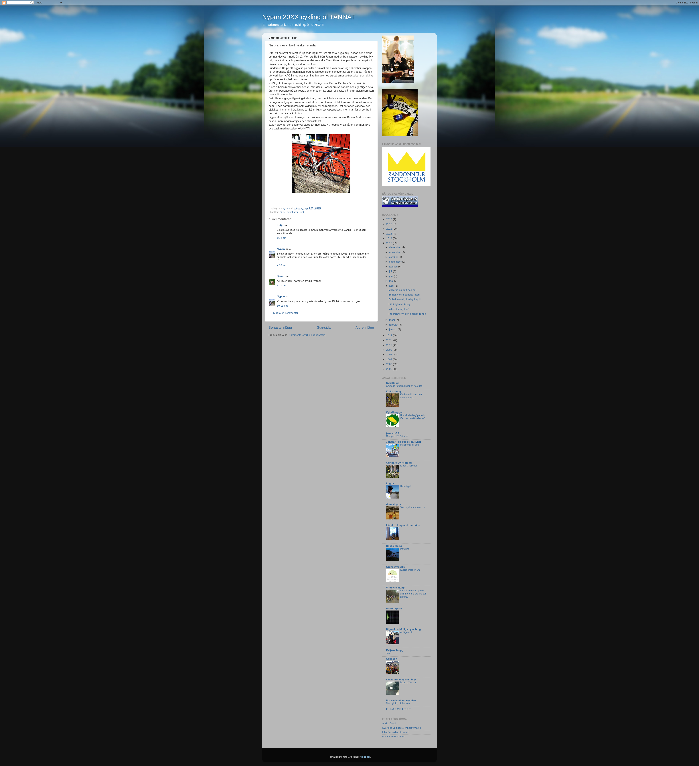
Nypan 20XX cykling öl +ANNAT (308, 17)
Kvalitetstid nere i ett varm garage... (411, 396)
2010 (389, 345)
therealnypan (394, 504)
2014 (389, 238)
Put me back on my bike (401, 700)
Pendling (404, 549)
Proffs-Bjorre (394, 608)
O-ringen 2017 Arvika (397, 436)
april (392, 285)
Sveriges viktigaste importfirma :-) (401, 727)
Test (388, 653)
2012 (389, 335)
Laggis (390, 483)
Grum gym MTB (395, 567)
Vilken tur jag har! (398, 309)
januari (393, 329)
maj (391, 280)
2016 (389, 228)
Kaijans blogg (394, 650)
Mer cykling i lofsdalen (398, 703)
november (395, 252)
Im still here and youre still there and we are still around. (413, 593)
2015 (389, 233)
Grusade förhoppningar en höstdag (404, 386)
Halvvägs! (405, 486)
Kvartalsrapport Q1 (410, 569)
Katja (280, 225)
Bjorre (280, 276)
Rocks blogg (394, 546)
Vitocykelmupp (395, 587)
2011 (389, 340)
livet (301, 212)
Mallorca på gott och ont (402, 290)
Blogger (365, 756)
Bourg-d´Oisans (408, 682)
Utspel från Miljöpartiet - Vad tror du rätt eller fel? (412, 417)
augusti (393, 266)
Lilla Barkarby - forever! (395, 732)
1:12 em (281, 238)
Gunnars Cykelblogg (399, 462)
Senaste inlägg (280, 327)
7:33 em (281, 265)
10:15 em (282, 305)
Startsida (324, 327)
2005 (389, 369)
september (395, 261)
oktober (394, 257)
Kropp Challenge (408, 465)
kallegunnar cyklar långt (401, 679)
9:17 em (281, 285)
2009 (389, 349)
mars (392, 319)
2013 (282, 212)
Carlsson (391, 658)
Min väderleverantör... (394, 736)
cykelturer (292, 212)
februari (394, 324)
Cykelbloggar (394, 412)
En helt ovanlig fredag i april (404, 299)
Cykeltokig (392, 383)
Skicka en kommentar (285, 313)
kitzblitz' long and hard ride (403, 525)
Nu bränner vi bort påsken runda (407, 313)
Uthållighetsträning (399, 304)
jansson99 (392, 433)
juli (391, 271)
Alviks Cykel (389, 723)
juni (391, 276)
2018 (389, 219)
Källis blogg (393, 391)
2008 (389, 354)
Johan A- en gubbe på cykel (403, 441)
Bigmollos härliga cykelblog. (404, 629)
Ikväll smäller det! (409, 444)
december (395, 247)
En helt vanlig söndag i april (404, 294)
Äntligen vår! (406, 632)
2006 (389, 364)
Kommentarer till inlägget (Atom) (307, 335)
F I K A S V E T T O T (398, 709)
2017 (389, 224)
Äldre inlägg (365, 327)
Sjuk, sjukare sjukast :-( (412, 507)
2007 (389, 359)
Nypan (281, 249)
